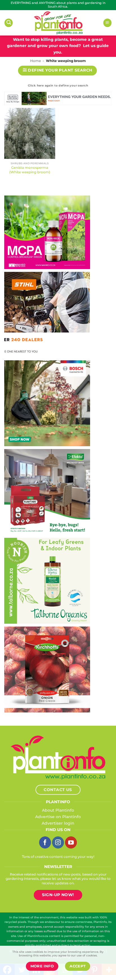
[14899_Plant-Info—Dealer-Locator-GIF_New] (47, 314)
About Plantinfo (58, 810)
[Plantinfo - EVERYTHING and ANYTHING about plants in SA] (58, 22)
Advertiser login (58, 823)
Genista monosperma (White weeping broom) (29, 169)
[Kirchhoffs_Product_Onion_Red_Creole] (47, 669)
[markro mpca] (47, 231)
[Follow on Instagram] (58, 842)
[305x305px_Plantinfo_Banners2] (47, 403)
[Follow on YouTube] (71, 842)
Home (35, 61)
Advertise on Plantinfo (58, 816)
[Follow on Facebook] (45, 842)
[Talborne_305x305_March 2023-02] (47, 580)
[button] (9, 23)
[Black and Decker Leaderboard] (58, 99)
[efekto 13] (47, 491)
